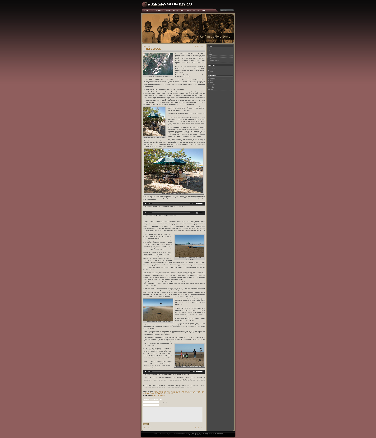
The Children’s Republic (199, 10)
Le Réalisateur (160, 10)
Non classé (210, 82)
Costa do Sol (192, 391)
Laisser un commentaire (158, 395)
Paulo (202, 392)
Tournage (177, 51)
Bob (165, 391)
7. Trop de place (152, 49)
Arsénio (161, 391)
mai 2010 (210, 71)
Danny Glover (200, 391)
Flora (144, 392)
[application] (174, 204)
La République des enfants (170, 3)
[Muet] (197, 204)
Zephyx (173, 393)
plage (152, 393)
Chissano (177, 391)
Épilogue (188, 10)
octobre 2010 (211, 68)
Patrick (198, 392)
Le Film (152, 10)
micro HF (183, 392)
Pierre (145, 393)
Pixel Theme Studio (193, 434)
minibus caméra (191, 392)
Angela (156, 391)
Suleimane (158, 393)
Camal (168, 391)
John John (152, 51)
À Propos (175, 10)
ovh (207, 434)
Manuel (169, 392)
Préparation (210, 84)
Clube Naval (184, 391)
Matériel (209, 80)
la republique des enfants (179, 434)
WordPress (194, 433)
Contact (182, 10)
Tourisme (209, 86)
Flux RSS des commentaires (216, 433)
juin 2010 (210, 70)
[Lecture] (145, 204)
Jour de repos (210, 78)
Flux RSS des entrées (203, 433)
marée (173, 392)
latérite (149, 392)
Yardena (168, 393)
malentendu (156, 392)
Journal (146, 10)
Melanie (178, 392)
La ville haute (147, 46)
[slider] (171, 203)
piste (148, 393)
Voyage (209, 89)
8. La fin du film (200, 46)
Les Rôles (168, 10)
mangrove (163, 392)
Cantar (173, 391)
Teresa (163, 393)
